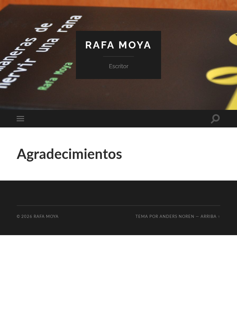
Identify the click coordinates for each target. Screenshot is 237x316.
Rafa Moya (118, 45)
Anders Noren (177, 216)
